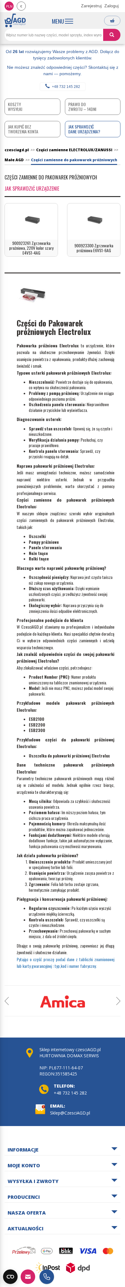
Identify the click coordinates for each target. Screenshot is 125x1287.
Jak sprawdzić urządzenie (32, 188)
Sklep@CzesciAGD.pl (70, 1113)
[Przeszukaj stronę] (111, 35)
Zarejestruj (91, 5)
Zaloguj (111, 5)
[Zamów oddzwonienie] (46, 1276)
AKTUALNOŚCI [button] (25, 1229)
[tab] (62, 1149)
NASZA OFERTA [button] (27, 1213)
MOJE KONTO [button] (24, 1165)
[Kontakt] (28, 1276)
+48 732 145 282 (66, 87)
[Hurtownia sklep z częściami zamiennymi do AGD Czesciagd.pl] (15, 20)
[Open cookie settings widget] (10, 1276)
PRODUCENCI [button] (24, 1197)
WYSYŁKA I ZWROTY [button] (33, 1181)
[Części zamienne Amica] (62, 1001)
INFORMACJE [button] (23, 1150)
